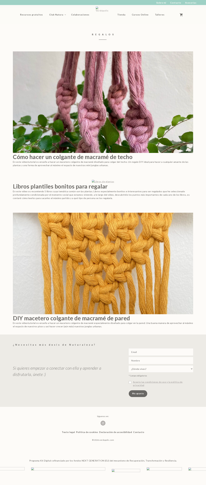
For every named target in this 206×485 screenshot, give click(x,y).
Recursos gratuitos (31, 14)
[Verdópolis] (103, 14)
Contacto (175, 2)
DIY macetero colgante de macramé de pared (71, 318)
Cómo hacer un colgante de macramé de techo (72, 156)
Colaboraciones (80, 14)
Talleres (159, 14)
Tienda (121, 14)
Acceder (173, 14)
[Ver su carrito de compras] (182, 14)
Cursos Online (140, 14)
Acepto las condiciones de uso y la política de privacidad (158, 384)
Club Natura (56, 14)
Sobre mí (161, 2)
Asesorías (191, 2)
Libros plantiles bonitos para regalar (60, 186)
